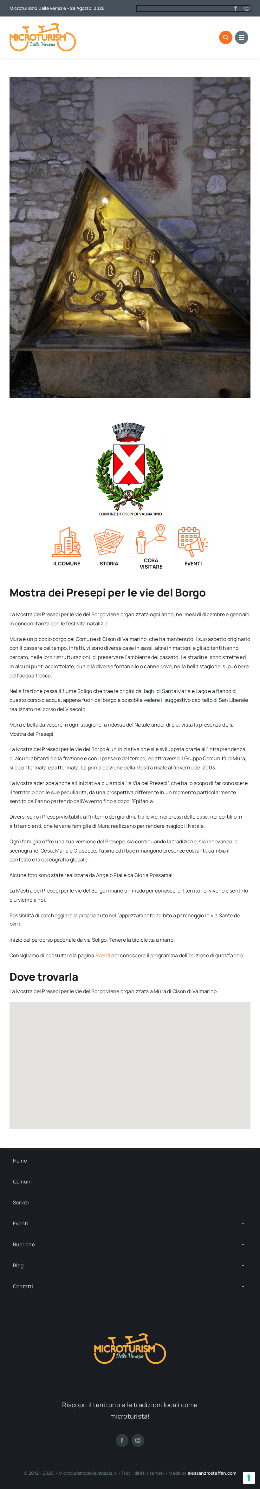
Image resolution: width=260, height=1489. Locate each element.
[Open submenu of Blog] (243, 1265)
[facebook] (235, 8)
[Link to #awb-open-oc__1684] (241, 37)
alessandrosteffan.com (212, 1473)
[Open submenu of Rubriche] (243, 1244)
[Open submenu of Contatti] (243, 1286)
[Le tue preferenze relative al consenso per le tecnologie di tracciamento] (249, 1478)
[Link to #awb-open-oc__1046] (225, 37)
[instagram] (247, 8)
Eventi (102, 955)
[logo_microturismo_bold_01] (43, 25)
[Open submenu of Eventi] (243, 1223)
